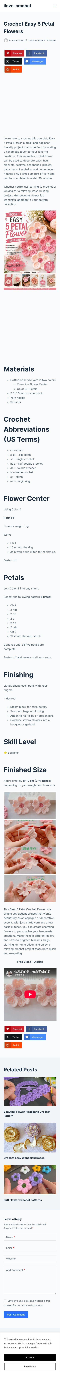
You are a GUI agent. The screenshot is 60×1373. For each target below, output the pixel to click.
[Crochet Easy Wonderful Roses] (30, 1137)
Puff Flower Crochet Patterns (23, 1200)
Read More (30, 1366)
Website (11, 1258)
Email (10, 1247)
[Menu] (54, 5)
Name (10, 1237)
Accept (30, 1357)
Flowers (51, 40)
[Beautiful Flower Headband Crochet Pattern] (30, 1091)
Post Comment (16, 1314)
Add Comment (15, 1270)
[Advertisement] (30, 105)
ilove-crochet (17, 5)
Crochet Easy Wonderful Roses (24, 1158)
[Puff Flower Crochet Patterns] (30, 1180)
